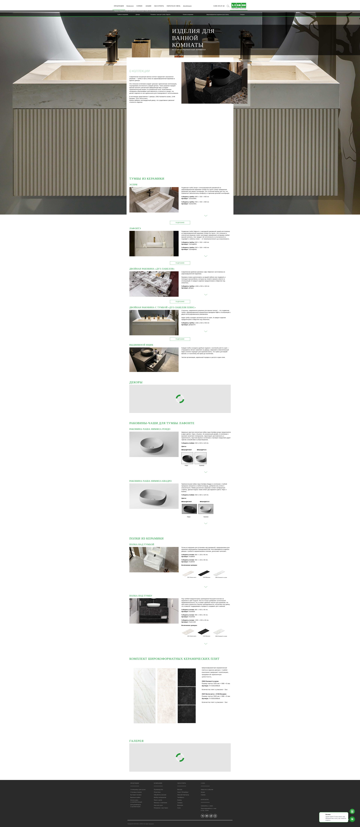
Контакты (205, 799)
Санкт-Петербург (183, 792)
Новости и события (207, 789)
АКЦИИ (148, 6)
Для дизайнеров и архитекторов (135, 11)
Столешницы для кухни (137, 789)
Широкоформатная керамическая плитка (217, 14)
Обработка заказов (160, 795)
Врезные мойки (135, 797)
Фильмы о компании (160, 802)
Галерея (242, 14)
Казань (179, 800)
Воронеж (180, 805)
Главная (116, 11)
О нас (203, 783)
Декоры (138, 14)
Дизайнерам (187, 6)
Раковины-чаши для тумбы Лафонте (160, 14)
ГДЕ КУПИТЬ (159, 6)
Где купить (181, 783)
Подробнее (180, 222)
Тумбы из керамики (122, 14)
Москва (179, 789)
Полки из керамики (188, 14)
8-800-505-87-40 (219, 6)
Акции (203, 792)
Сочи (178, 808)
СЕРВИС (139, 6)
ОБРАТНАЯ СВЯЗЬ (173, 6)
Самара (179, 802)
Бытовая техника (135, 795)
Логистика (157, 792)
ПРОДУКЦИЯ (119, 6)
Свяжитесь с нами (207, 806)
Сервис (203, 795)
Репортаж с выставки (161, 808)
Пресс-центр (158, 800)
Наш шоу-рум (158, 805)
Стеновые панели (136, 792)
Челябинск (180, 797)
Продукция (122, 11)
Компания (130, 6)
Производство (158, 789)
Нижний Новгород (183, 795)
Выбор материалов (160, 797)
